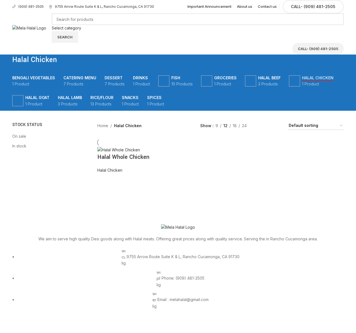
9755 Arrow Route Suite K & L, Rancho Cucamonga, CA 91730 (104, 6)
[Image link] (178, 227)
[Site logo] (29, 27)
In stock (19, 146)
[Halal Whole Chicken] (118, 149)
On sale (19, 136)
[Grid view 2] (259, 125)
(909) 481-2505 (31, 6)
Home (102, 125)
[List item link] (178, 281)
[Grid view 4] (277, 125)
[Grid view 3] (268, 125)
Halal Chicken (109, 170)
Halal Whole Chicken (123, 157)
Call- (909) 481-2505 (313, 6)
